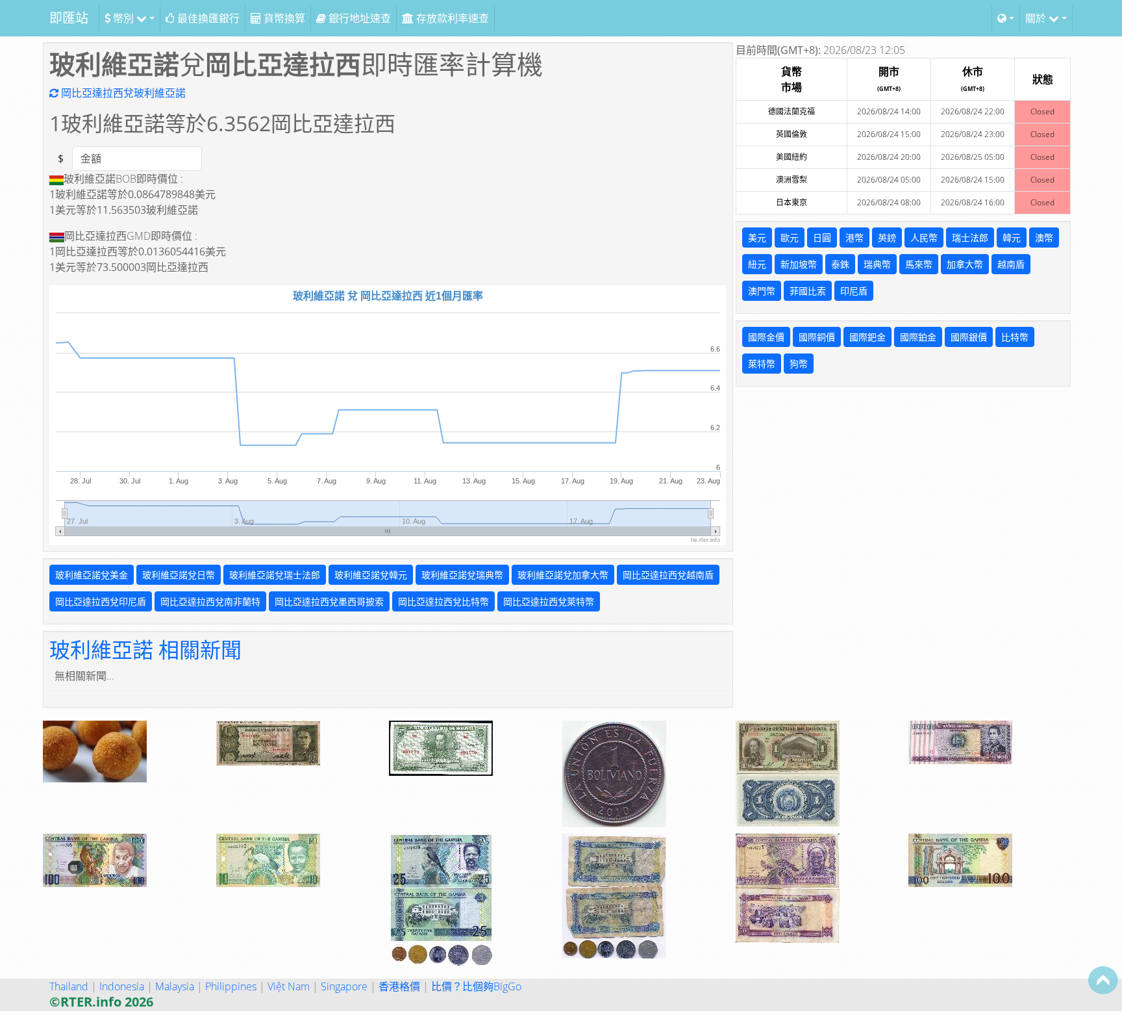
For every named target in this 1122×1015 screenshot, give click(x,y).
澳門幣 (761, 291)
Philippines (230, 986)
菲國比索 (808, 291)
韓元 (1012, 237)
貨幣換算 (283, 18)
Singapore (344, 986)
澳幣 (1044, 237)
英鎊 (887, 237)
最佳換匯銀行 (207, 18)
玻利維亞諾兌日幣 (178, 575)
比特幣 (1014, 337)
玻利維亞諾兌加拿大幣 (562, 575)
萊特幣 (761, 363)
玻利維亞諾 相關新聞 (145, 649)
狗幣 (799, 363)
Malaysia (174, 986)
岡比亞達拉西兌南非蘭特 (210, 601)
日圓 (822, 237)
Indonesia (121, 986)
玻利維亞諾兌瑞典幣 (462, 575)
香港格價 (399, 986)
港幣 (854, 237)
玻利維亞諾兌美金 (91, 575)
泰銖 (840, 264)
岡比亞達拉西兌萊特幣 (548, 601)
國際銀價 (969, 337)
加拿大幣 (965, 264)
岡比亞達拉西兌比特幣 (443, 601)
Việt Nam (289, 986)
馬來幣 (918, 264)
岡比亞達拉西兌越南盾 (668, 575)
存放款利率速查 (451, 18)
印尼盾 (853, 291)
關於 (1037, 18)
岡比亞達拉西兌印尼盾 (100, 601)
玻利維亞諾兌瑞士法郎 (274, 575)
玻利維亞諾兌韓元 (370, 575)
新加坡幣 (798, 264)
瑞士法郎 (970, 237)
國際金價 (766, 337)
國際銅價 (817, 337)
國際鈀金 (867, 337)
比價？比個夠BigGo (476, 986)
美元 (757, 237)
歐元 (789, 237)
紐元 (757, 264)
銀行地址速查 (358, 18)
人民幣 (924, 237)
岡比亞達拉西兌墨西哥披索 (329, 601)
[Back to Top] (1103, 980)
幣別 (123, 18)
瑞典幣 (877, 264)
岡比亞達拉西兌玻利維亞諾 (122, 93)
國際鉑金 (918, 337)
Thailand (68, 986)
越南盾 (1011, 264)
